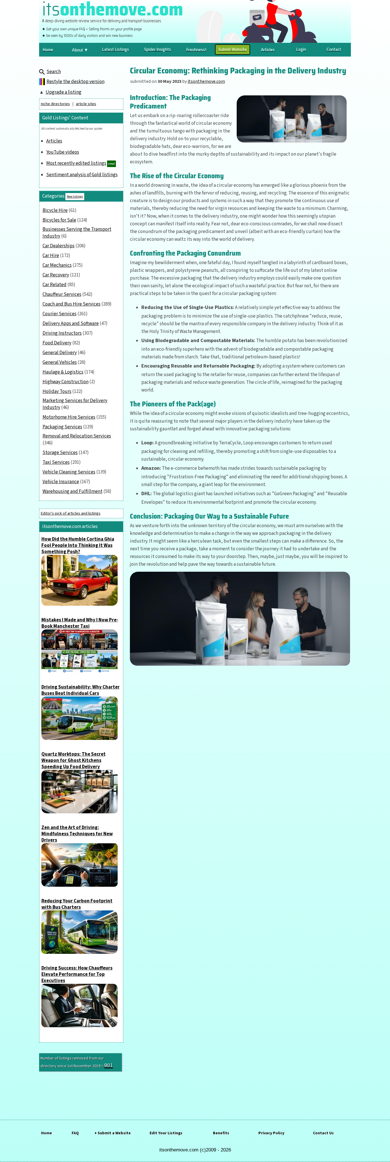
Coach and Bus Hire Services (71, 304)
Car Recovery (56, 275)
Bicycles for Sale (59, 220)
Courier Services (60, 313)
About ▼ (80, 49)
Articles (54, 141)
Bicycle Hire (55, 210)
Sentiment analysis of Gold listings (82, 174)
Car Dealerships (59, 245)
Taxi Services (56, 462)
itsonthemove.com (206, 81)
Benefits (221, 1133)
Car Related (55, 284)
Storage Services (60, 452)
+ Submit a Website (113, 1133)
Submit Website (232, 50)
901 (108, 1065)
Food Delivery (57, 343)
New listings (75, 196)
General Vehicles (60, 362)
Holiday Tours (57, 391)
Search (54, 71)
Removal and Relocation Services (77, 436)
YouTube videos (62, 152)
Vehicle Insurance (61, 481)
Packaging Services (62, 427)
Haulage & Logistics (63, 372)
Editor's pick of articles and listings (70, 513)
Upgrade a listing (63, 92)
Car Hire (51, 255)
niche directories (55, 104)
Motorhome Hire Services (69, 417)
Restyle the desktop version (75, 81)
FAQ (75, 1133)
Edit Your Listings (166, 1133)
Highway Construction (66, 381)
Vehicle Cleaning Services (69, 472)
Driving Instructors (62, 333)
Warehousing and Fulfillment (72, 491)
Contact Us (323, 1133)
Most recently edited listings (76, 163)
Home (46, 1133)
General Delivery (60, 352)
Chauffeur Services (62, 294)
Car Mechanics (57, 265)
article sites (86, 104)
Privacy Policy (271, 1133)
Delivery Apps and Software (71, 323)
